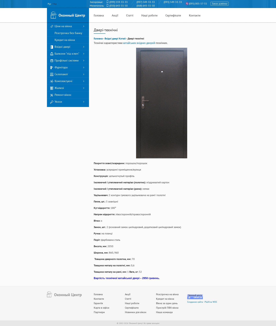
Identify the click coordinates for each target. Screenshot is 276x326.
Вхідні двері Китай (115, 38)
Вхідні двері (62, 47)
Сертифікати (173, 15)
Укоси (58, 101)
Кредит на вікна (65, 40)
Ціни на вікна (63, 26)
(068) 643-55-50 (146, 5)
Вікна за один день (166, 303)
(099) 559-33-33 (118, 2)
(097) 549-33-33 (146, 2)
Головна (99, 15)
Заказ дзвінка (219, 3)
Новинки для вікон (135, 312)
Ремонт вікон (63, 95)
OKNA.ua (198, 297)
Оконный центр (195, 295)
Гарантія (98, 303)
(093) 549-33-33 (173, 2)
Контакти (194, 15)
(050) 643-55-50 (118, 5)
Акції (115, 15)
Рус (49, 3)
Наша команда (164, 312)
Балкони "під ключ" (67, 53)
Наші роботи (149, 15)
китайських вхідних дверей (139, 43)
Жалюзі (59, 88)
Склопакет (61, 74)
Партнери (99, 312)
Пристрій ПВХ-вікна (167, 307)
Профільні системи (67, 60)
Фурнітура (61, 67)
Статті (129, 15)
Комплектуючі (63, 81)
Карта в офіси (101, 307)
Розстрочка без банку (68, 33)
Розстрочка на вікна (167, 294)
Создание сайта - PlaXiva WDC (202, 301)
